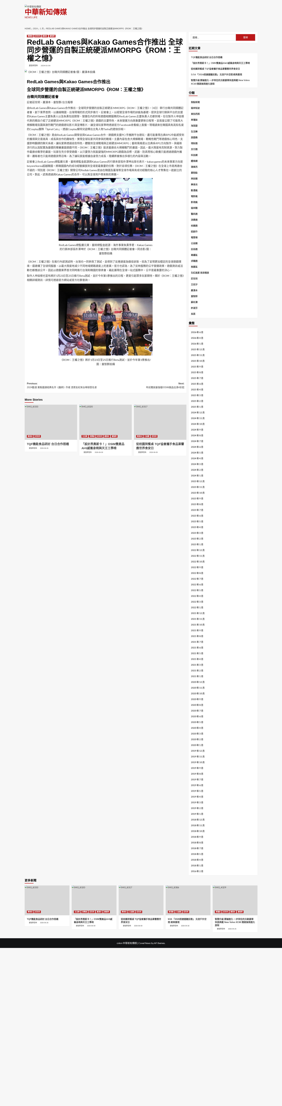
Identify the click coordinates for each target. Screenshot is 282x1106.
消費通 (92, 436)
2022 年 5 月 (197, 590)
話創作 (194, 231)
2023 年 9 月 (197, 498)
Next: (165, 385)
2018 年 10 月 (198, 831)
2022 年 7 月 (197, 578)
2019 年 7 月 (197, 779)
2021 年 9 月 (197, 630)
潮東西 (194, 166)
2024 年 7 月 (197, 441)
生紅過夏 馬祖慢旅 (200, 272)
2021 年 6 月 (197, 647)
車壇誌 (194, 119)
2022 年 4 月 (197, 596)
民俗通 (194, 249)
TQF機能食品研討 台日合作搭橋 (206, 57)
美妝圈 (194, 178)
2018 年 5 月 (197, 854)
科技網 (194, 155)
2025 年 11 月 (198, 355)
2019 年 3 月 (197, 802)
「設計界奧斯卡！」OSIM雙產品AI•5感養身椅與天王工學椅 (220, 63)
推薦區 (194, 266)
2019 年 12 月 (198, 750)
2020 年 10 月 (198, 693)
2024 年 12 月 (198, 412)
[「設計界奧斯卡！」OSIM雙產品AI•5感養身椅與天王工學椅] (105, 422)
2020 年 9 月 (197, 699)
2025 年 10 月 (198, 361)
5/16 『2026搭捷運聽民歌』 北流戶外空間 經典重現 (216, 74)
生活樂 (84, 436)
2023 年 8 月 (197, 504)
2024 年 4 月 (197, 458)
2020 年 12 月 (198, 682)
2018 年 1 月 (197, 865)
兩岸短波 (195, 108)
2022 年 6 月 (197, 584)
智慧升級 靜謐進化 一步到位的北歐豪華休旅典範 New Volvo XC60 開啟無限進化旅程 (220, 82)
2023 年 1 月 (197, 544)
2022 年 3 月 (197, 601)
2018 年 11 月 (198, 825)
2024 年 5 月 (197, 452)
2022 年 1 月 (197, 607)
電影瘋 (194, 196)
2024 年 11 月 (198, 418)
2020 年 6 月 (197, 716)
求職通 (194, 261)
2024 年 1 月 (197, 475)
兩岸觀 (194, 208)
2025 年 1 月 (197, 406)
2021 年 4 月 (197, 659)
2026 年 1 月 (197, 343)
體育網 (194, 161)
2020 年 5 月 (197, 722)
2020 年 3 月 (197, 733)
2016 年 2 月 (197, 871)
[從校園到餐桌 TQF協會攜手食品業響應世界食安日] (160, 422)
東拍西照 (195, 113)
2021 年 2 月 (197, 670)
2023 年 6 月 (197, 515)
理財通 (194, 143)
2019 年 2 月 (197, 808)
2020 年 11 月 (198, 687)
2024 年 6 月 (197, 447)
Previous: (62, 385)
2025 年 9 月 (197, 366)
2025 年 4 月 (197, 389)
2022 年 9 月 (197, 567)
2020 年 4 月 (197, 728)
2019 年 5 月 (197, 791)
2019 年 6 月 (197, 785)
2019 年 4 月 (197, 796)
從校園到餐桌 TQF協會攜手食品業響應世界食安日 (215, 68)
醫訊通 (194, 213)
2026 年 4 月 (197, 338)
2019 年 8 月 (197, 773)
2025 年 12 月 (198, 349)
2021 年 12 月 (198, 613)
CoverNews (145, 943)
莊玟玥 (37, 36)
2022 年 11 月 (198, 555)
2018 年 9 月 (197, 836)
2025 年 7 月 (197, 378)
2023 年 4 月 (197, 527)
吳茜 (193, 313)
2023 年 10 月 (198, 492)
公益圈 (146, 436)
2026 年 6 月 (197, 332)
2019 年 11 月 (198, 756)
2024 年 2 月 (197, 469)
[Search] (255, 27)
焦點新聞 (195, 102)
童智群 (52, 36)
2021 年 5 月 (197, 653)
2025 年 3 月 (197, 395)
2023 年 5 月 (197, 521)
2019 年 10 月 (198, 762)
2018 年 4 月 (197, 859)
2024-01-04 (45, 65)
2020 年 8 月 (197, 705)
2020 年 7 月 (197, 710)
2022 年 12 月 (198, 550)
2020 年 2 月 (197, 739)
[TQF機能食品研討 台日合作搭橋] (51, 422)
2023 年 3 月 (197, 533)
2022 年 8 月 (197, 573)
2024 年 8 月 (197, 435)
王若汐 (194, 284)
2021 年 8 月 (197, 636)
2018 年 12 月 (198, 819)
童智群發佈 (33, 65)
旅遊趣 (194, 137)
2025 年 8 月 (197, 372)
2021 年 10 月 (198, 624)
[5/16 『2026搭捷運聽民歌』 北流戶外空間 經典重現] (188, 900)
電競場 (30, 36)
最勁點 (194, 172)
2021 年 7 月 (197, 641)
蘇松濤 (194, 302)
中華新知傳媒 (46, 12)
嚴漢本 (44, 36)
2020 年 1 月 (197, 745)
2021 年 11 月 (198, 619)
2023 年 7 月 (197, 510)
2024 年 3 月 (197, 464)
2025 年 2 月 (197, 401)
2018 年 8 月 (197, 842)
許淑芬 (194, 308)
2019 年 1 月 (197, 814)
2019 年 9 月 (197, 768)
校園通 (194, 225)
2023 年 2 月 (197, 538)
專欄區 (194, 255)
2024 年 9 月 (197, 429)
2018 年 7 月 (197, 848)
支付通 (194, 149)
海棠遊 (194, 125)
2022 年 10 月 (198, 561)
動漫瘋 (194, 190)
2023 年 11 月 (198, 487)
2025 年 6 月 (197, 383)
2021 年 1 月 (197, 676)
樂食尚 (30, 436)
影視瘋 (194, 202)
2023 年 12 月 (198, 481)
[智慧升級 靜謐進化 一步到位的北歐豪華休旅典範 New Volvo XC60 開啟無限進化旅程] (235, 900)
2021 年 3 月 (197, 664)
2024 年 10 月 (198, 424)
